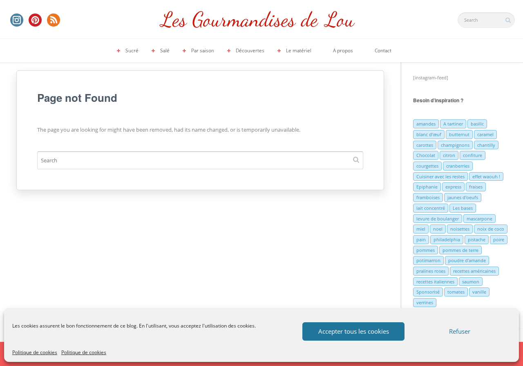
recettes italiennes (435, 281)
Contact (383, 50)
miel (420, 229)
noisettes (459, 229)
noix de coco (490, 229)
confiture (472, 155)
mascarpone (479, 219)
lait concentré (430, 208)
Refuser (459, 331)
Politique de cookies (34, 352)
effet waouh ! (486, 176)
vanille (479, 292)
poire (498, 239)
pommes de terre (460, 250)
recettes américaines (474, 271)
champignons (455, 145)
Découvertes (250, 50)
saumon (470, 281)
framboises (428, 197)
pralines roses (430, 271)
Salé (165, 50)
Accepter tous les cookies (353, 331)
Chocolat (425, 155)
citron (449, 155)
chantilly (486, 145)
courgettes (427, 166)
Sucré (132, 50)
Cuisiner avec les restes (440, 176)
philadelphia (447, 239)
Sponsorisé (428, 292)
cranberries (457, 166)
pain (421, 239)
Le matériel (298, 50)
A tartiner (453, 124)
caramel (485, 134)
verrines (424, 302)
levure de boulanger (437, 219)
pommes (425, 250)
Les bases (463, 208)
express (453, 187)
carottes (424, 145)
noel (438, 229)
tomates (456, 292)
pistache (476, 239)
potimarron (428, 260)
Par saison (202, 50)
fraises (476, 187)
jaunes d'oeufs (462, 197)
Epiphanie (427, 187)
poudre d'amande (467, 260)
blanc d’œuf (428, 134)
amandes (426, 124)
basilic (477, 124)
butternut (459, 134)
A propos (343, 50)
